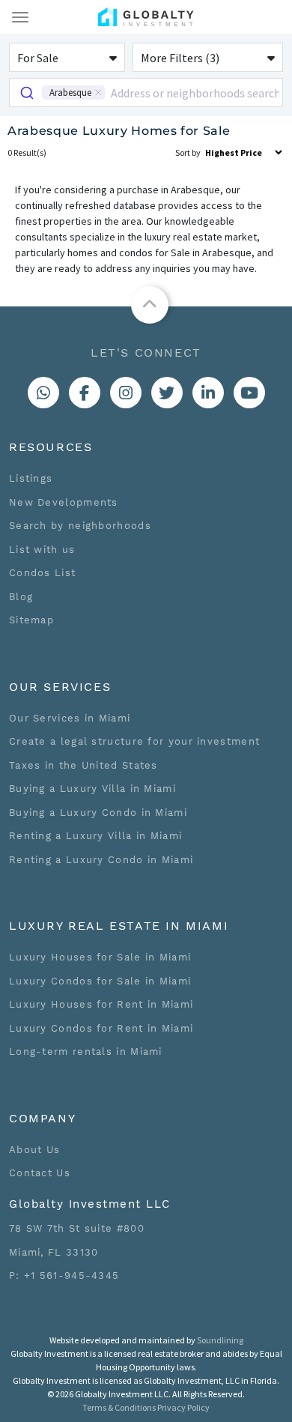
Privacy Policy (183, 1407)
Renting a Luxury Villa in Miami (95, 835)
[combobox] (146, 92)
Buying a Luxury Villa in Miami (92, 788)
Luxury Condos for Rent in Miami (101, 1028)
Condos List (42, 572)
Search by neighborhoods (80, 525)
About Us (34, 1149)
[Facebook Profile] (84, 392)
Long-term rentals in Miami (85, 1051)
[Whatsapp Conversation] (43, 392)
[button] (67, 57)
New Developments (63, 502)
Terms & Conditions (119, 1407)
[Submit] (26, 92)
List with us (42, 549)
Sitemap (31, 620)
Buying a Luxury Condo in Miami (98, 812)
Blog (21, 596)
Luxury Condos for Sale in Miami (100, 981)
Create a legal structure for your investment (134, 741)
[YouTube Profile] (249, 392)
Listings (30, 478)
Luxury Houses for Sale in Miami (100, 957)
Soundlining (220, 1340)
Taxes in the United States (83, 765)
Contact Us (39, 1173)
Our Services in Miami (69, 718)
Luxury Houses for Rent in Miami (101, 1004)
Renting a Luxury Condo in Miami (101, 859)
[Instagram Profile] (126, 392)
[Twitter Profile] (167, 392)
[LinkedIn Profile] (208, 392)
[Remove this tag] (98, 92)
